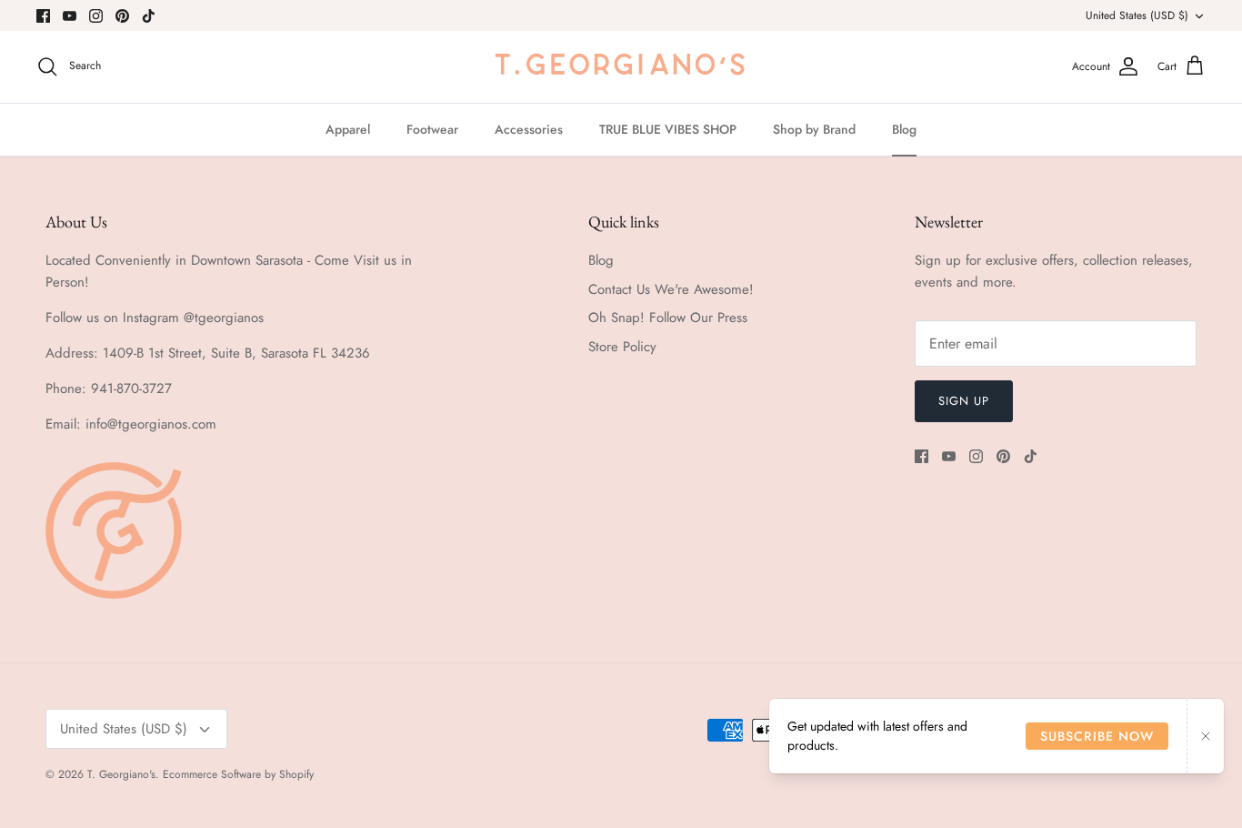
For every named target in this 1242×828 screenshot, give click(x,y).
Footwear (432, 129)
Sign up (963, 400)
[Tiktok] (148, 16)
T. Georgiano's (121, 774)
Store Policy (622, 347)
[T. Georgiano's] (621, 67)
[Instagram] (96, 16)
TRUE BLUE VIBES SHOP (667, 129)
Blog (904, 129)
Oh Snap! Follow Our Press (667, 318)
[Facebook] (43, 16)
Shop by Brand (814, 129)
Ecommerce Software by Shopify (238, 774)
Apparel (348, 129)
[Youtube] (69, 16)
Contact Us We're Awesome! (671, 289)
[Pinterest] (122, 16)
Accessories (529, 129)
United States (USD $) (1137, 15)
